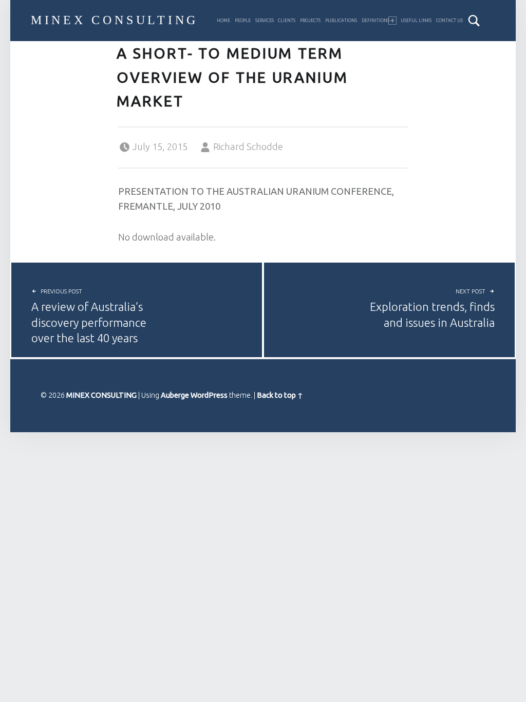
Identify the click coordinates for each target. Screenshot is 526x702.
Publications (341, 20)
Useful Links (416, 20)
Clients (286, 20)
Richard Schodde (248, 146)
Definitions (375, 20)
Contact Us (449, 20)
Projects (310, 20)
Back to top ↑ (280, 395)
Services (264, 20)
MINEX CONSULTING (114, 20)
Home (223, 20)
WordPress (209, 395)
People (243, 20)
